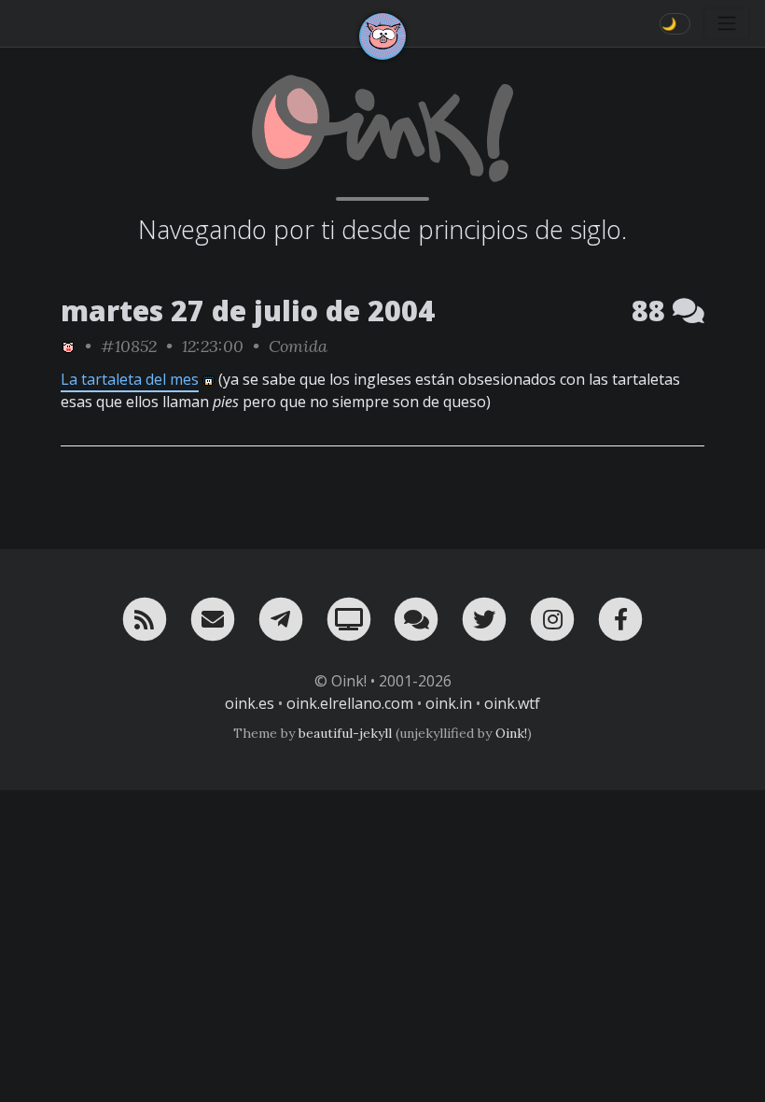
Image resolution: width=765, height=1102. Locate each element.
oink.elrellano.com (349, 703)
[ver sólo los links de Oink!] (68, 346)
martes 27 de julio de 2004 (248, 310)
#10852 (129, 346)
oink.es (249, 703)
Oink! (511, 733)
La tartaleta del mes (130, 379)
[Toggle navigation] (726, 23)
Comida (298, 346)
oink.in (448, 703)
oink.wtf (512, 703)
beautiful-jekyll (345, 733)
